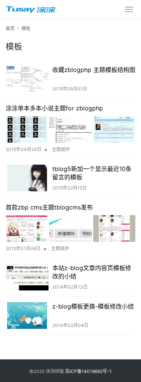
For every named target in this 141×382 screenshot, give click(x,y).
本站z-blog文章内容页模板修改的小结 (91, 272)
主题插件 (61, 149)
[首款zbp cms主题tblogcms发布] (70, 228)
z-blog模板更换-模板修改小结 (93, 306)
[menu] (129, 9)
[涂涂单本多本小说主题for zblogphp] (70, 129)
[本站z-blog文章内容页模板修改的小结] (27, 277)
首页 (10, 28)
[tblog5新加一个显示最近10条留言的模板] (27, 178)
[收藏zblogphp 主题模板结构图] (27, 79)
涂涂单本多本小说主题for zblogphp (54, 108)
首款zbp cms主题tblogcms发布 (49, 207)
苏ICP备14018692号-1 (88, 371)
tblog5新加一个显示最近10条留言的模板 (92, 173)
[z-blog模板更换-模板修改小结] (27, 315)
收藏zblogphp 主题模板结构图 (93, 69)
